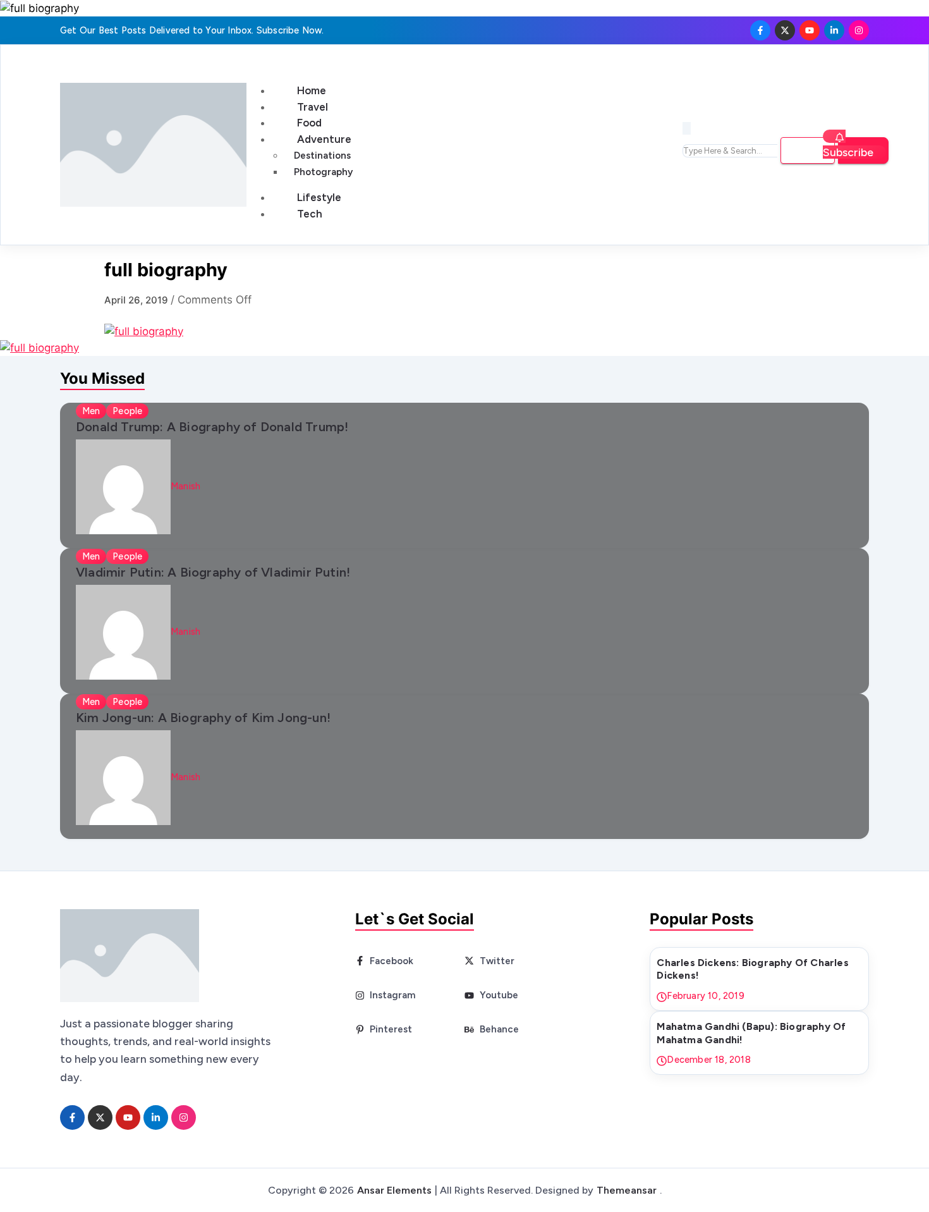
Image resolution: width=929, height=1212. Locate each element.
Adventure (324, 139)
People (127, 411)
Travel (312, 107)
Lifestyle (319, 197)
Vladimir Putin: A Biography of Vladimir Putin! (213, 572)
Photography (323, 172)
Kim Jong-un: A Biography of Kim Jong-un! (203, 717)
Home (311, 90)
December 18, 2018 (708, 1059)
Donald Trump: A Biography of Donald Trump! (212, 426)
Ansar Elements (394, 1190)
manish (185, 486)
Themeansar (627, 1190)
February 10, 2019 (705, 995)
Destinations (322, 155)
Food (309, 122)
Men (91, 411)
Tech (309, 213)
